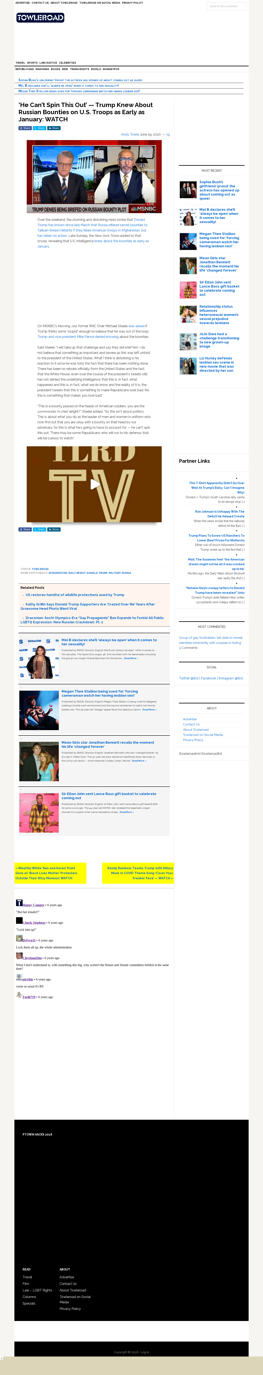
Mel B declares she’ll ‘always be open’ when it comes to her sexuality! (68, 85)
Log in (145, 1352)
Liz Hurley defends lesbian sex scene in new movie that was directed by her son (217, 364)
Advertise (190, 719)
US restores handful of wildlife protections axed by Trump (75, 595)
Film (26, 1284)
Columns (29, 1297)
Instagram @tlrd (231, 678)
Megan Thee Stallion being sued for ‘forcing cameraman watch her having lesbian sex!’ (79, 91)
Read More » (131, 658)
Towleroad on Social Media (203, 735)
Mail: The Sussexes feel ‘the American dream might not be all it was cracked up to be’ (216, 564)
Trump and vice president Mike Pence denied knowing (78, 337)
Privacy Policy (193, 740)
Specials (29, 1303)
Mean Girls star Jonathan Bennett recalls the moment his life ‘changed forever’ (219, 264)
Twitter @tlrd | (190, 678)
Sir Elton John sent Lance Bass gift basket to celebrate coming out (219, 288)
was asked (136, 326)
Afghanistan (58, 573)
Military (115, 573)
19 (168, 134)
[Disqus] (94, 949)
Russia (126, 573)
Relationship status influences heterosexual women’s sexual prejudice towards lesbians (219, 314)
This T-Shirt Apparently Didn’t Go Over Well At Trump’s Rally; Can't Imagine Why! (217, 487)
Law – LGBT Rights (37, 1290)
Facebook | (210, 678)
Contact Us (191, 724)
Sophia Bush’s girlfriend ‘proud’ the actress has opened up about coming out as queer (80, 80)
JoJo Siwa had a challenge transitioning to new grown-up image (219, 340)
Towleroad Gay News (132, 18)
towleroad (40, 569)
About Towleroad (196, 730)
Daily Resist (76, 573)
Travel (27, 1277)
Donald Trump (97, 573)
